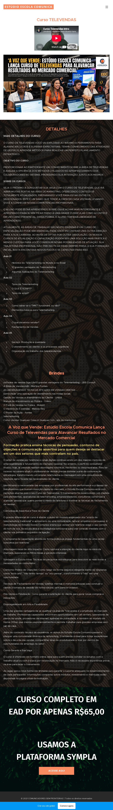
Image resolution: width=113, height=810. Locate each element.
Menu (107, 7)
